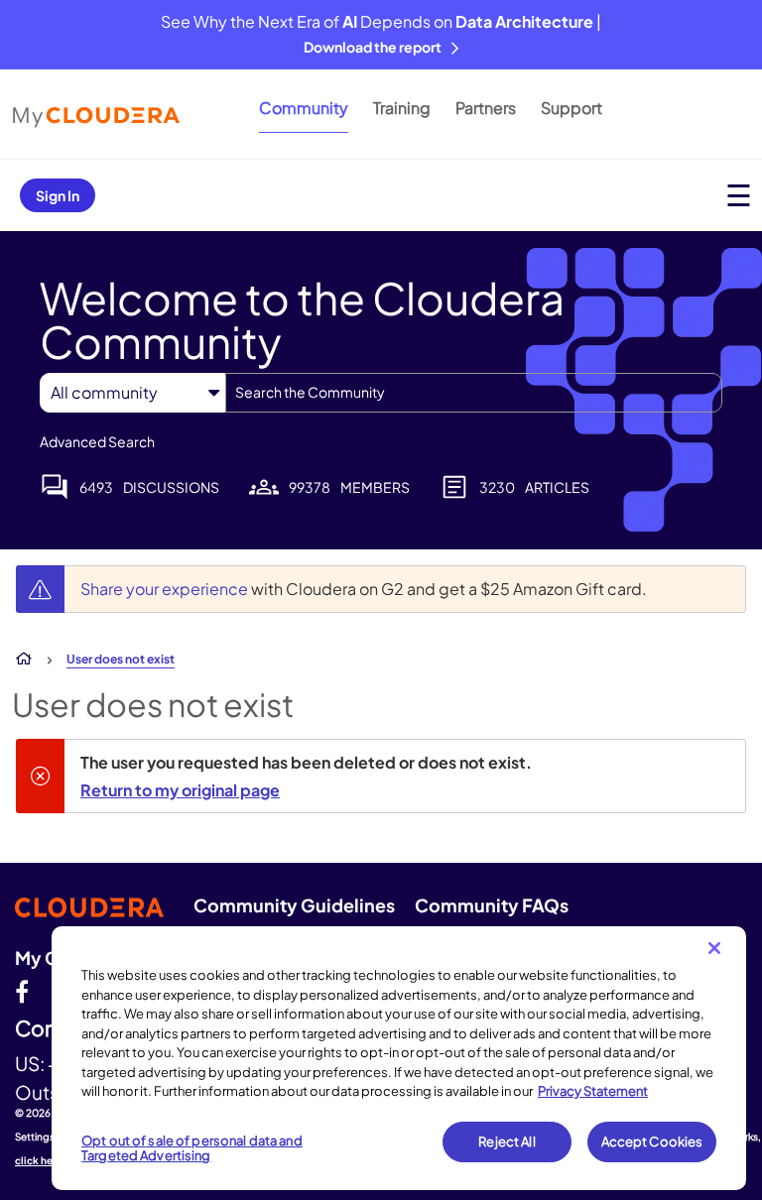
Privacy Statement (593, 1091)
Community (303, 107)
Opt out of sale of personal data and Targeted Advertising (192, 1148)
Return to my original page (180, 790)
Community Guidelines (294, 905)
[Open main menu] (738, 195)
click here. (40, 1160)
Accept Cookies (652, 1141)
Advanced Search (97, 441)
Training (402, 107)
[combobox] (473, 393)
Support (571, 107)
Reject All (506, 1141)
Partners (485, 107)
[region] (399, 1058)
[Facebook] (22, 991)
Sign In (57, 195)
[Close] (714, 948)
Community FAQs (492, 905)
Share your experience (165, 588)
